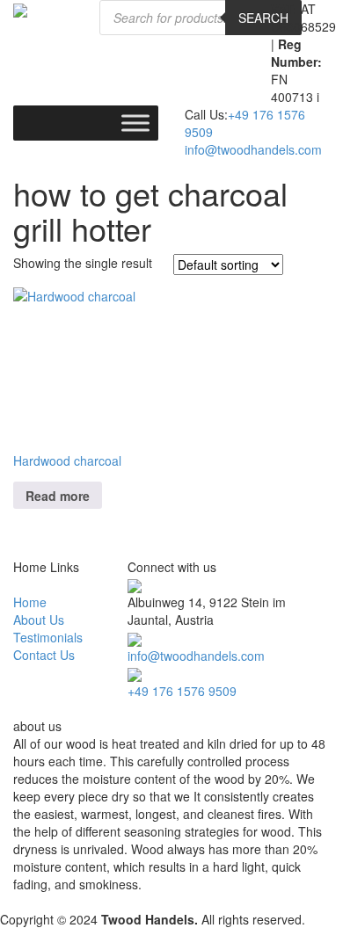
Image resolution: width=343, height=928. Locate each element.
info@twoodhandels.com (253, 149)
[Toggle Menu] (135, 122)
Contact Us (44, 654)
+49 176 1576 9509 (182, 691)
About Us (38, 619)
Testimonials (48, 637)
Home (30, 602)
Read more (58, 495)
